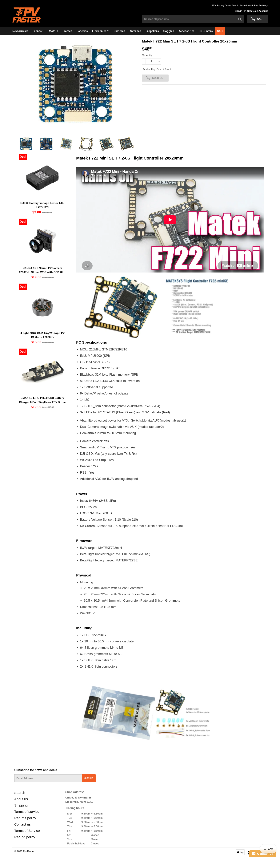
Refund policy (24, 837)
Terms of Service (27, 831)
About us (21, 799)
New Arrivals (20, 31)
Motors (53, 31)
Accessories (186, 31)
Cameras (119, 31)
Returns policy (25, 818)
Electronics (99, 31)
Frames (67, 31)
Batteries (82, 31)
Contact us (22, 824)
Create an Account (257, 11)
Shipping (21, 805)
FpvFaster (28, 851)
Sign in (238, 11)
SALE (220, 31)
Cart (260, 18)
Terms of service (26, 812)
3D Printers (206, 31)
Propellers (152, 31)
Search (19, 793)
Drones (37, 31)
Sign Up (88, 778)
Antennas (135, 31)
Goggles (168, 31)
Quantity (147, 55)
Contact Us (264, 853)
